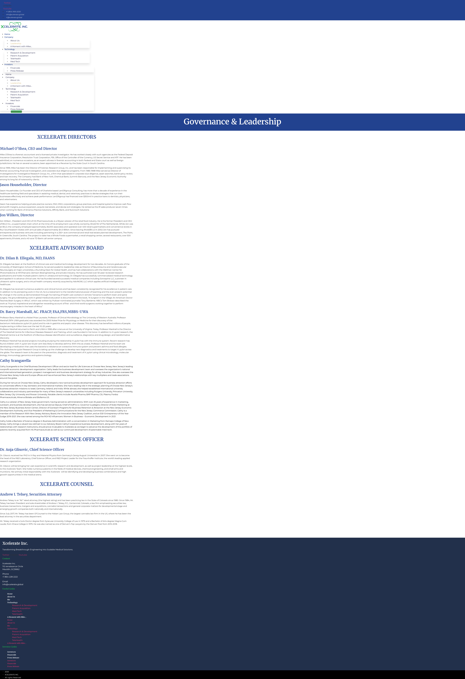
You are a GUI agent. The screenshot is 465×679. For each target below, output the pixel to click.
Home (7, 34)
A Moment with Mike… (21, 46)
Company (8, 37)
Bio (8, 600)
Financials (11, 655)
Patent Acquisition (21, 608)
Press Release (17, 71)
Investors (8, 64)
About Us (11, 597)
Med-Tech (15, 61)
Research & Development (24, 605)
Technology (12, 602)
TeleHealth (17, 614)
